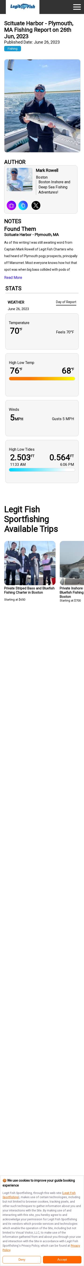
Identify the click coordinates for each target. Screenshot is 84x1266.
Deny (21, 1259)
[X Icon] (34, 206)
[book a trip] (11, 206)
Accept (62, 1259)
